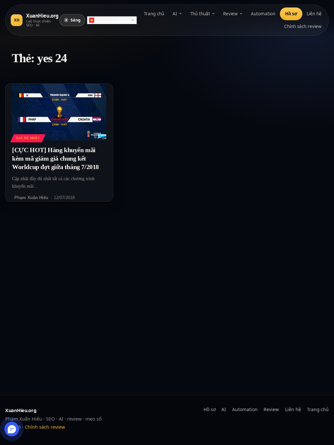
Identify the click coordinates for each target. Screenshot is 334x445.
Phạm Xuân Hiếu (31, 197)
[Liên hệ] (12, 429)
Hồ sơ (291, 14)
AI (175, 14)
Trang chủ (154, 14)
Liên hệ (314, 14)
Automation (263, 14)
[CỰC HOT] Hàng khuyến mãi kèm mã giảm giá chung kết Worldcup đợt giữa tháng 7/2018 (55, 158)
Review (230, 14)
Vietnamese (106, 20)
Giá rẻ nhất (27, 138)
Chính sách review (303, 26)
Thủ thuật (200, 14)
